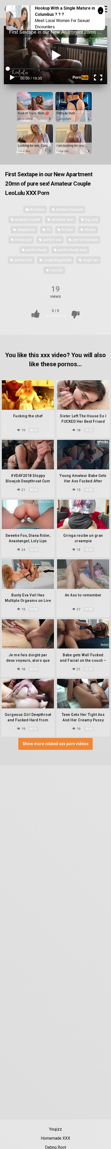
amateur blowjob (69, 209)
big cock (91, 219)
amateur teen (62, 219)
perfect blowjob (85, 240)
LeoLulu (56, 270)
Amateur (36, 209)
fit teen (67, 230)
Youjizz (55, 1129)
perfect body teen (72, 250)
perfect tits (23, 260)
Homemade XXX (55, 1138)
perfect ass (51, 240)
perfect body (36, 250)
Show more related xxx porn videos (55, 743)
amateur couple (27, 219)
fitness (90, 230)
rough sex (90, 260)
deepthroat (26, 230)
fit (48, 230)
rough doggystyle (57, 260)
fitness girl (23, 240)
